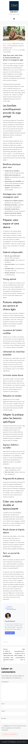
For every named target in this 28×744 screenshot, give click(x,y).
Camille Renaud (16, 50)
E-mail (3, 711)
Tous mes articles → (10, 633)
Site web (3, 718)
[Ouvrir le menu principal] (14, 18)
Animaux (9, 43)
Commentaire (5, 682)
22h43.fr (14, 11)
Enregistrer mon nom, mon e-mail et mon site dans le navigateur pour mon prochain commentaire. (13, 728)
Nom (3, 704)
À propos (9, 606)
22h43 (4, 43)
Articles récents (11, 609)
